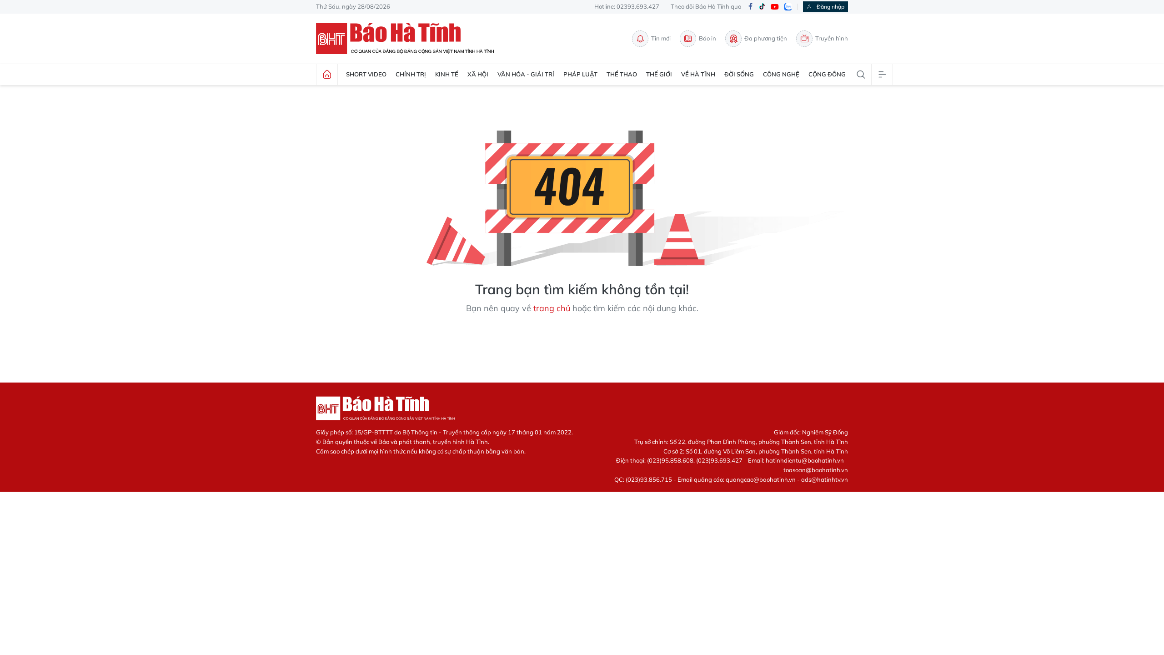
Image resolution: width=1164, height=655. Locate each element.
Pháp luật (580, 74)
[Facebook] (750, 7)
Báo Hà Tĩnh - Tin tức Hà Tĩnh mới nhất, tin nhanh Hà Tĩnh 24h (409, 39)
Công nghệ (781, 74)
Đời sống (739, 74)
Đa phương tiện (765, 38)
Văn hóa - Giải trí (525, 74)
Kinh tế (446, 74)
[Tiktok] (762, 6)
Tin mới (661, 38)
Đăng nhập (830, 6)
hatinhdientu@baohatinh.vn (805, 460)
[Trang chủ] (326, 74)
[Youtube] (775, 7)
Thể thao (622, 74)
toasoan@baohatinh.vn (815, 470)
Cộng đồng (827, 74)
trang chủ (551, 308)
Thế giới (659, 74)
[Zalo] (788, 6)
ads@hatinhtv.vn (824, 479)
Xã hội (477, 74)
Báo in (707, 38)
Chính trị (411, 74)
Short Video (366, 74)
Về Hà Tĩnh (698, 74)
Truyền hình (831, 38)
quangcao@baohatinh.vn (761, 479)
